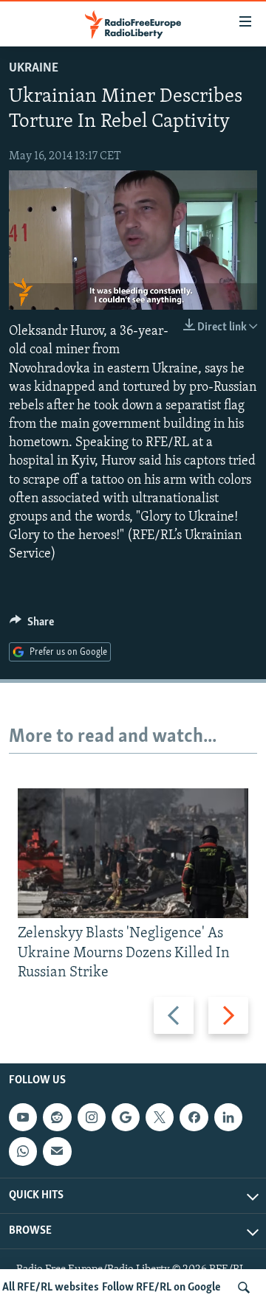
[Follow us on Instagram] (92, 1117)
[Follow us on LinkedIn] (228, 1117)
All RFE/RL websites (50, 1287)
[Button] (32, 625)
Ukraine (33, 68)
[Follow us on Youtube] (23, 1117)
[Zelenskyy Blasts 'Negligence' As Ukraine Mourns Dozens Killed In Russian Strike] (133, 853)
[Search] (244, 1287)
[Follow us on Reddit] (57, 1117)
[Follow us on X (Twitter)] (160, 1117)
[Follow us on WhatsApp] (23, 1151)
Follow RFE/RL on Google (161, 1287)
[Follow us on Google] (126, 1117)
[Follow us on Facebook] (194, 1117)
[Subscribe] (57, 1151)
